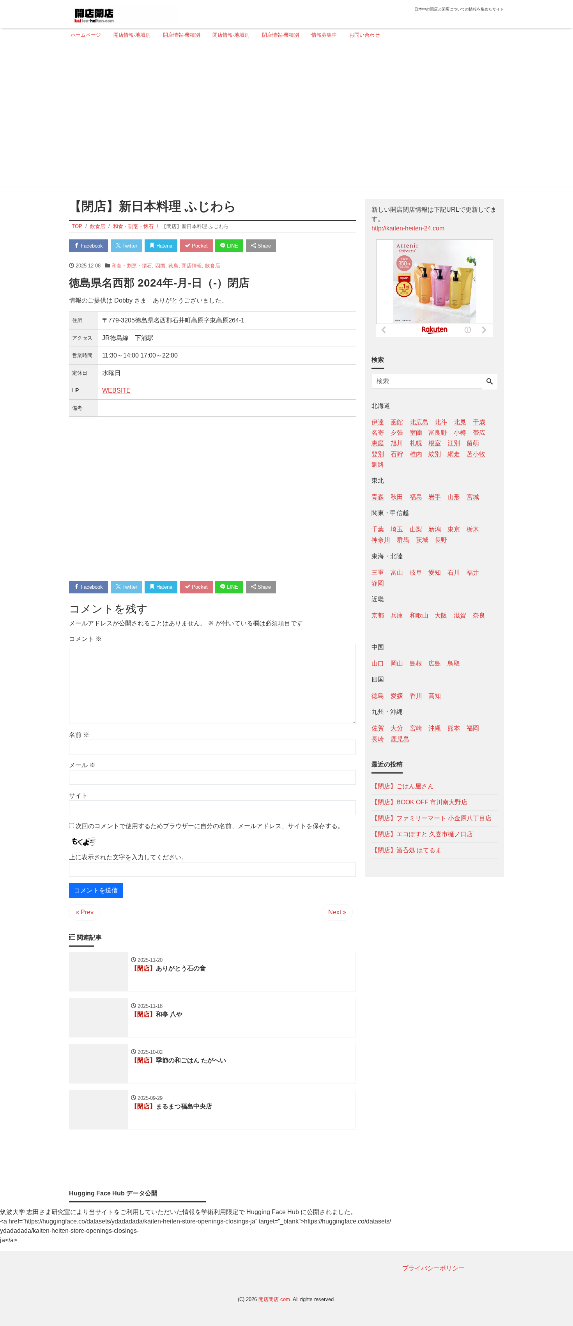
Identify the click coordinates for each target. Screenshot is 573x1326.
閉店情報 (192, 266)
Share (263, 246)
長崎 (377, 738)
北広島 (419, 422)
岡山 (397, 663)
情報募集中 (324, 35)
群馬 (403, 539)
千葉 (377, 529)
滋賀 (460, 615)
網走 (453, 453)
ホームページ (86, 35)
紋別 (434, 453)
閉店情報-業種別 (280, 35)
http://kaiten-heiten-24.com (407, 228)
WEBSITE (116, 390)
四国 (160, 266)
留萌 (473, 443)
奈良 (479, 615)
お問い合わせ (364, 35)
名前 (79, 734)
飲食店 (212, 266)
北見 (460, 422)
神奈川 (380, 539)
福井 (473, 572)
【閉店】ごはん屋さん (402, 785)
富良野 (437, 432)
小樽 (460, 432)
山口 (377, 663)
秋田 (397, 496)
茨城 (422, 539)
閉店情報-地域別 (230, 35)
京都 (377, 615)
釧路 (377, 464)
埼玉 (397, 529)
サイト (78, 795)
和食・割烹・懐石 (131, 266)
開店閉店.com (274, 1299)
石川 (453, 572)
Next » (337, 912)
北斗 (441, 422)
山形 (453, 496)
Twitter (129, 246)
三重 (377, 572)
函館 (397, 422)
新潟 (434, 529)
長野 (441, 539)
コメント (85, 639)
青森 (377, 496)
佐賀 (377, 728)
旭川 (397, 443)
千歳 (479, 422)
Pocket (199, 246)
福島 (416, 496)
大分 (397, 728)
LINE (231, 246)
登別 (377, 453)
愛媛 (397, 695)
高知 (434, 695)
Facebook (91, 246)
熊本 (453, 728)
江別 (453, 443)
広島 (434, 663)
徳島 (173, 266)
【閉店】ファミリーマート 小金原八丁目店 (431, 817)
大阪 (441, 615)
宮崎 (416, 728)
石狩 (397, 453)
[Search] (489, 382)
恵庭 (377, 443)
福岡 (473, 728)
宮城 (473, 496)
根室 (434, 443)
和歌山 (419, 615)
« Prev (85, 912)
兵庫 (397, 615)
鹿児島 (400, 738)
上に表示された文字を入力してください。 (128, 857)
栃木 (473, 529)
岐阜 (416, 572)
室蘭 (416, 432)
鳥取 (453, 663)
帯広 (479, 432)
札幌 (416, 443)
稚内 (416, 453)
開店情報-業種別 (181, 35)
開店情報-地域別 (131, 35)
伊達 (377, 422)
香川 (416, 695)
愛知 (434, 572)
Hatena (163, 246)
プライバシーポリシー (433, 1268)
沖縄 (434, 728)
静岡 (377, 582)
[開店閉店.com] (123, 13)
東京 (453, 529)
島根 (416, 663)
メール (82, 765)
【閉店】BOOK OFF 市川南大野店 (419, 801)
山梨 (416, 529)
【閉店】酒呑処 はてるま (406, 849)
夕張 (397, 432)
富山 (397, 572)
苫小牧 (476, 453)
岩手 (434, 496)
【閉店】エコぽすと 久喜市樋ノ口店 (422, 833)
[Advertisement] (284, 115)
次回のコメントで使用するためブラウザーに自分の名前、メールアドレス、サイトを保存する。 (210, 826)
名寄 (377, 432)
